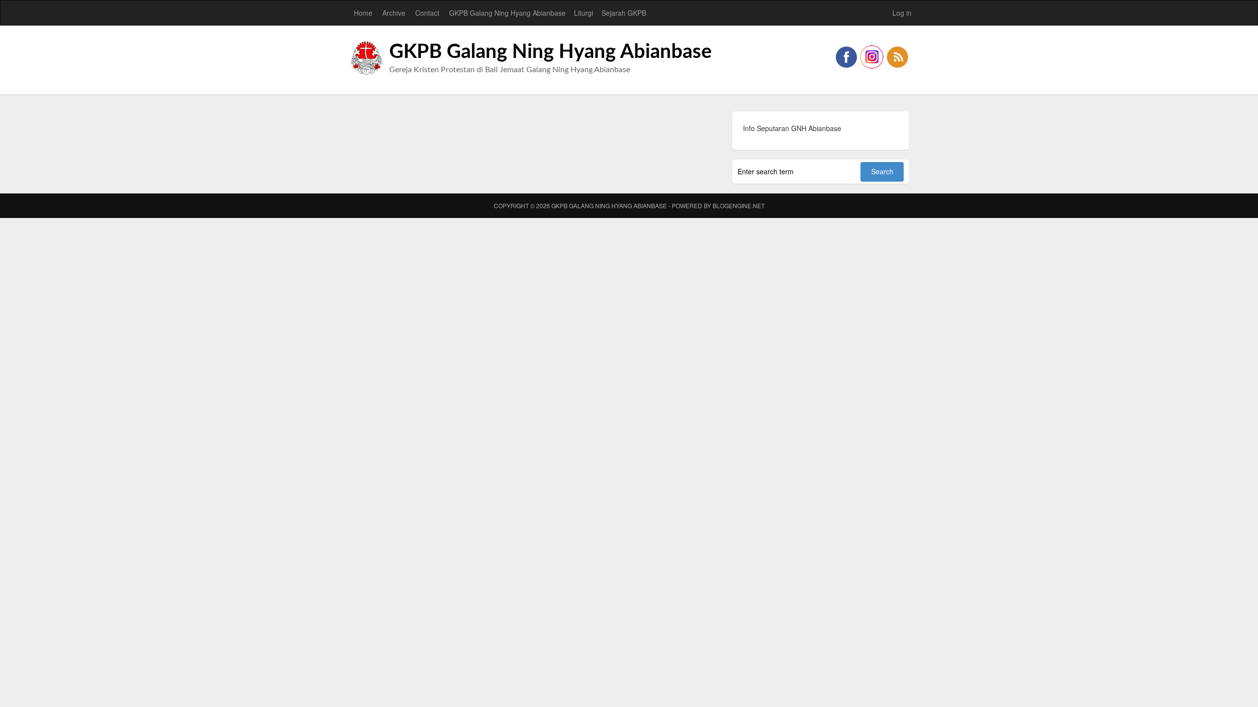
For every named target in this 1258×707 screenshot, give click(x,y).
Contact (427, 13)
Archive (393, 13)
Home (363, 13)
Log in (902, 13)
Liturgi (583, 13)
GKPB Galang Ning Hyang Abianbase (507, 13)
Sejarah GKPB (623, 13)
